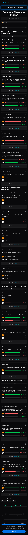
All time (15, 289)
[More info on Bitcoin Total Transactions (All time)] (25, 159)
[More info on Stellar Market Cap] (25, 435)
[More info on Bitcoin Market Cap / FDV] (25, 468)
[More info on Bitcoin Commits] (25, 317)
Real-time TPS (5, 500)
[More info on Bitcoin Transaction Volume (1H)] (25, 102)
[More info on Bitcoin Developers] (25, 300)
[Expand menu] (26, 2)
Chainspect (5, 2)
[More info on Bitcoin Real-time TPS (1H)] (25, 45)
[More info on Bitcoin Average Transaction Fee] (25, 413)
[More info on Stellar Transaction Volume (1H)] (25, 105)
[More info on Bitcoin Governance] (10, 275)
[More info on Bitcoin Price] (25, 487)
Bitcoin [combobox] (5, 22)
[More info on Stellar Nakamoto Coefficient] (25, 203)
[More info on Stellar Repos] (25, 338)
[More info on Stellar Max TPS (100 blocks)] (25, 67)
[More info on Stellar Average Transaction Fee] (25, 416)
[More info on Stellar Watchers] (25, 373)
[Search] (23, 2)
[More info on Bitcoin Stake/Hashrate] (10, 238)
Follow (14, 531)
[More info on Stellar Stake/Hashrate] (6, 240)
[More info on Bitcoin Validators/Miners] (25, 219)
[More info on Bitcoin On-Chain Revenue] (25, 394)
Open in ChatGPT (14, 18)
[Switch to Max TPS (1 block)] (23, 57)
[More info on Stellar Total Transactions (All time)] (25, 162)
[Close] (26, 524)
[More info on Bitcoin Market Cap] (25, 432)
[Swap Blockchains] (14, 25)
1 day (15, 383)
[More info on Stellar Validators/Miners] (25, 222)
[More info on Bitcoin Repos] (25, 335)
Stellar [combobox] (5, 27)
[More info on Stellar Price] (25, 490)
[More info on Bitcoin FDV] (25, 450)
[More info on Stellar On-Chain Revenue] (25, 397)
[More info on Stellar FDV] (25, 452)
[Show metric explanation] (25, 39)
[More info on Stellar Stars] (25, 355)
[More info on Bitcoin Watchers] (25, 370)
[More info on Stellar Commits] (25, 320)
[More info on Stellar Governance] (10, 278)
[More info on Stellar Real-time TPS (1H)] (25, 48)
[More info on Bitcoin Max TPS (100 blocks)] (25, 64)
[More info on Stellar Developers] (25, 302)
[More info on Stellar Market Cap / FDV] (25, 471)
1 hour (14, 36)
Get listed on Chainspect (15, 7)
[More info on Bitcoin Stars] (25, 352)
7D (13, 501)
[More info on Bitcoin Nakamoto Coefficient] (25, 200)
